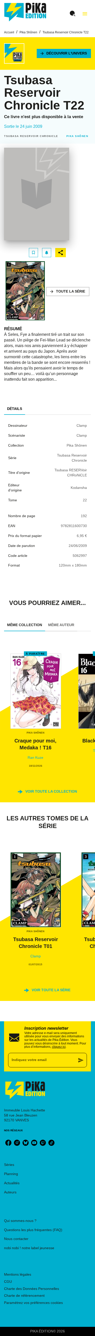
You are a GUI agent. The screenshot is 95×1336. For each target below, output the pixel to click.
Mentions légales (17, 1274)
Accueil (9, 32)
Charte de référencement (24, 1295)
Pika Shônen (28, 32)
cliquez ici (59, 1047)
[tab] (14, 409)
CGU (8, 1281)
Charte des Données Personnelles (31, 1289)
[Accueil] (25, 12)
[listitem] (8, 1142)
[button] (64, 53)
